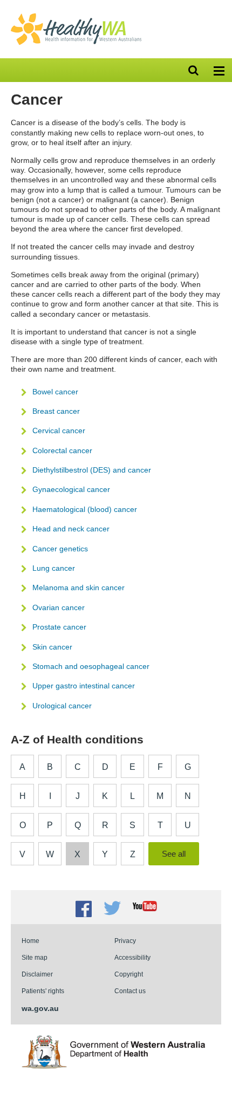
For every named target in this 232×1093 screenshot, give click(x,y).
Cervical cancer (58, 430)
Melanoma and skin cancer (78, 587)
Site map (34, 957)
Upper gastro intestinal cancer (83, 685)
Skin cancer (52, 647)
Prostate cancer (59, 627)
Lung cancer (53, 568)
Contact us (130, 990)
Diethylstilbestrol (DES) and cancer (91, 470)
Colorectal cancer (62, 450)
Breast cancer (56, 411)
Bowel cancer (55, 391)
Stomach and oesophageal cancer (90, 666)
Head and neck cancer (71, 528)
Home (30, 940)
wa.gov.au (40, 1008)
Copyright (128, 974)
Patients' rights (43, 990)
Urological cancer (62, 705)
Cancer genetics (60, 548)
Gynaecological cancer (71, 489)
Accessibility (132, 957)
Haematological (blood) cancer (84, 509)
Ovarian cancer (58, 607)
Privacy (125, 940)
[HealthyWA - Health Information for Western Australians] (76, 15)
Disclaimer (37, 974)
